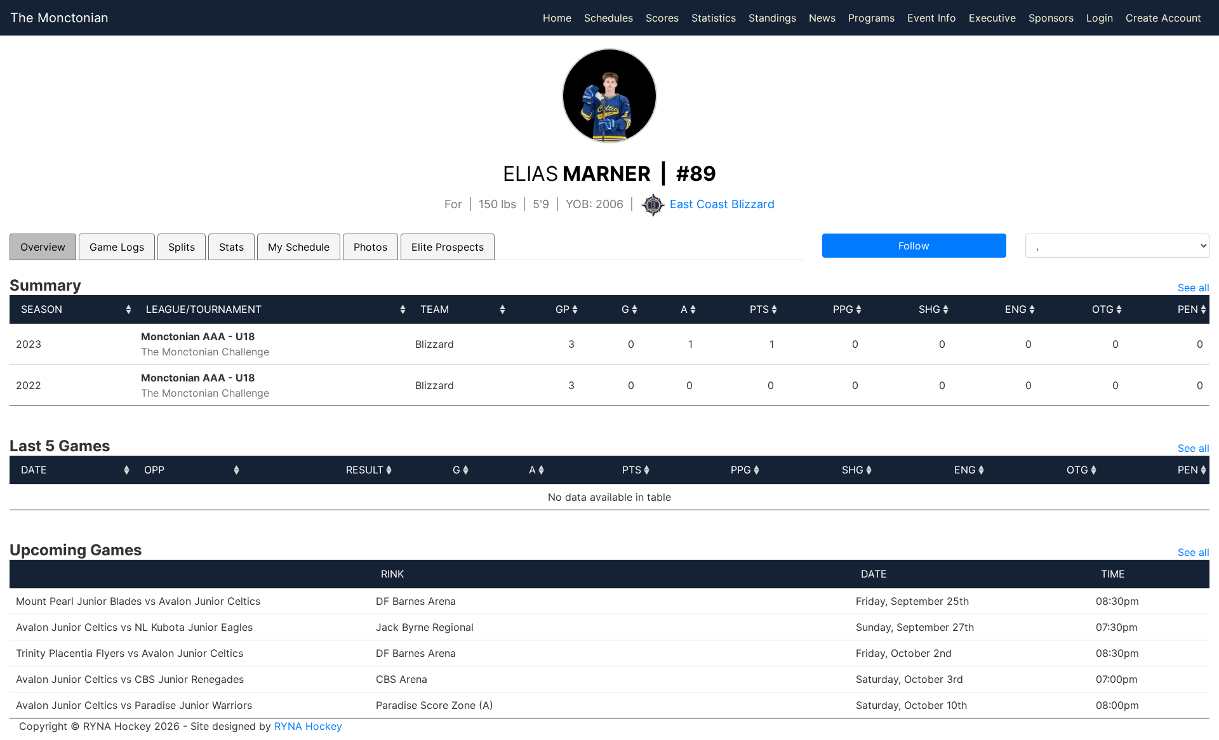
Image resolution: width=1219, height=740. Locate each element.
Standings (772, 17)
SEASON (41, 309)
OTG (1103, 309)
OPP (154, 469)
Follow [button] (913, 245)
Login (1099, 17)
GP (563, 309)
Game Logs (117, 247)
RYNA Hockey (308, 726)
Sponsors (1051, 17)
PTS (759, 309)
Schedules (608, 17)
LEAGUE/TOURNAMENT (204, 309)
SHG (929, 309)
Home (557, 17)
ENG (1016, 309)
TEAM (434, 309)
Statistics (716, 17)
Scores (665, 17)
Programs (871, 17)
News (822, 17)
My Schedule (299, 247)
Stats (231, 247)
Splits (181, 247)
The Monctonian (59, 17)
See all (1193, 287)
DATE (34, 469)
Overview (42, 247)
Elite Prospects (447, 247)
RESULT (364, 469)
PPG (843, 309)
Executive (992, 17)
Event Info (931, 17)
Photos (370, 247)
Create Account (1163, 17)
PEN (1188, 309)
